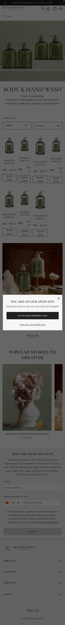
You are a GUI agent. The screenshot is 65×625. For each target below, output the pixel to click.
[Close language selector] (58, 298)
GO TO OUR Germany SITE (32, 315)
